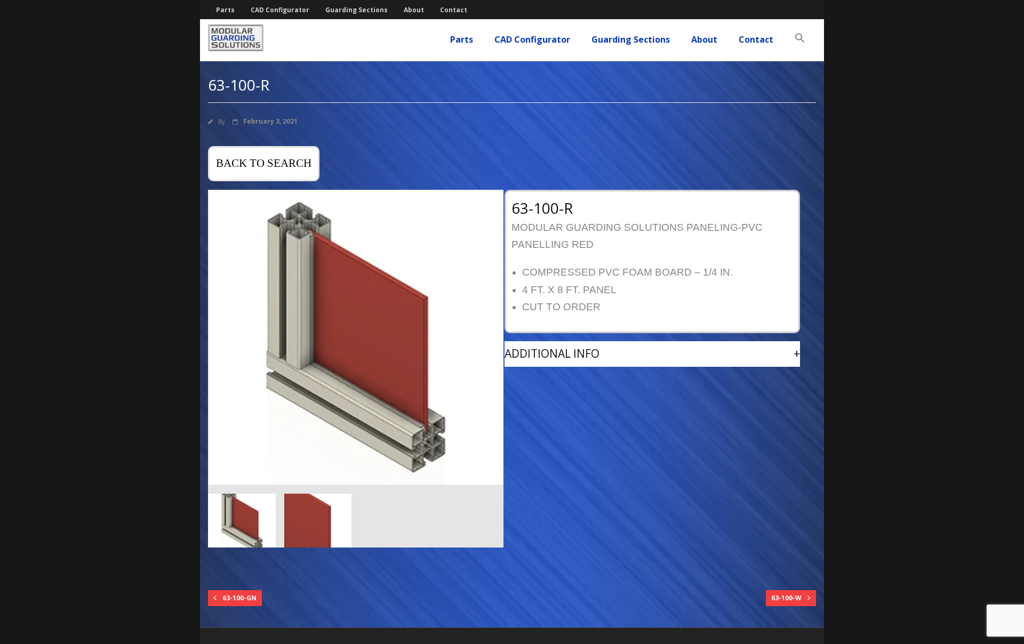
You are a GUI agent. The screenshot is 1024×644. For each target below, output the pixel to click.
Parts (225, 9)
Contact (453, 9)
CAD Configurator (280, 9)
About (414, 9)
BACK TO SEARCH (263, 163)
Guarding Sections (356, 9)
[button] (800, 38)
